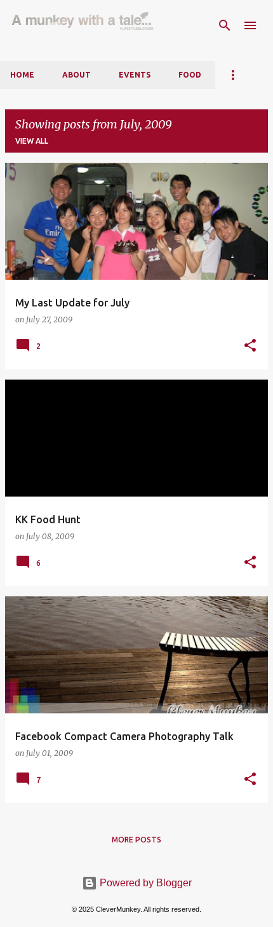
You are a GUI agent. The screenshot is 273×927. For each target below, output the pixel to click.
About (76, 75)
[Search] (224, 25)
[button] (250, 346)
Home (22, 75)
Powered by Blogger (144, 882)
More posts (136, 839)
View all (31, 141)
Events (134, 75)
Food (189, 75)
